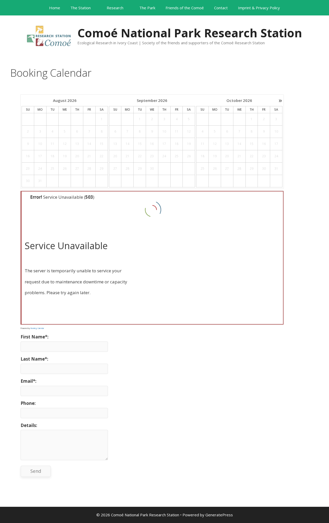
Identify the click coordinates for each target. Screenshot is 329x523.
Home (54, 7)
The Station (80, 7)
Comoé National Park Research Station (189, 33)
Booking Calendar (37, 328)
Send (35, 471)
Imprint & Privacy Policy (259, 7)
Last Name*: (34, 359)
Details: (29, 425)
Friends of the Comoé (185, 7)
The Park (147, 7)
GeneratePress (219, 514)
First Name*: (35, 337)
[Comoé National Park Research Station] (49, 35)
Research (115, 7)
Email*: (28, 381)
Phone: (28, 403)
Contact (221, 7)
